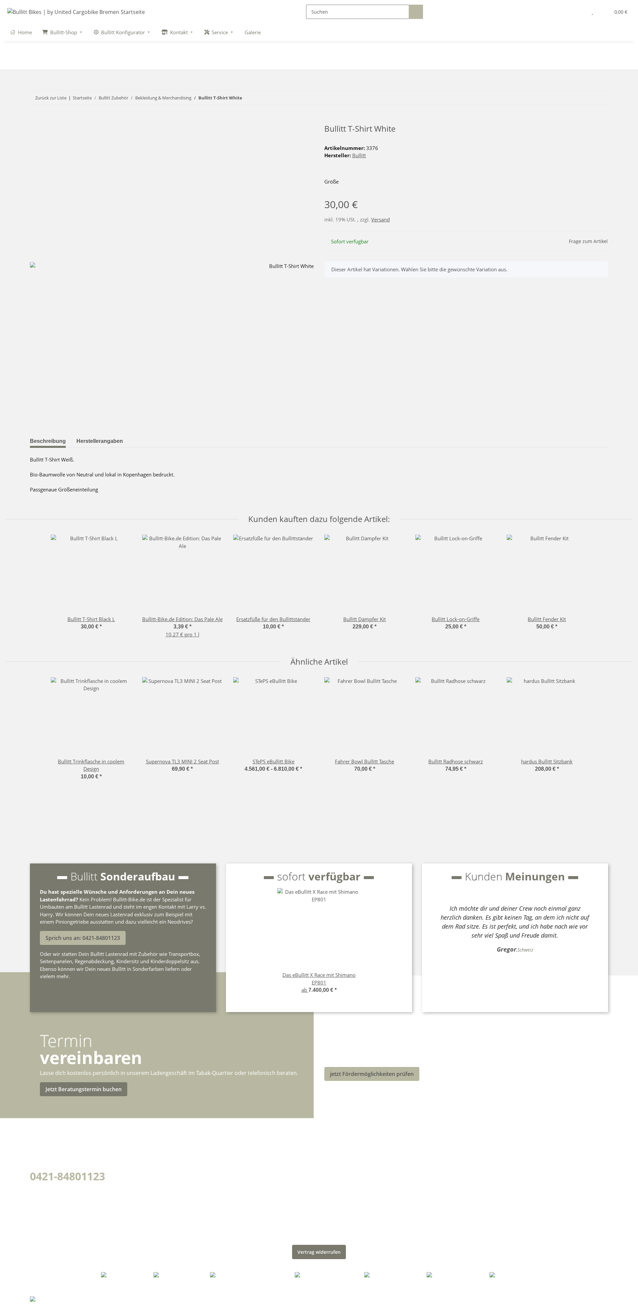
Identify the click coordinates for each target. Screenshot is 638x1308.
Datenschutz (343, 1146)
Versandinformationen (211, 1169)
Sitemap (336, 1169)
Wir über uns (196, 1146)
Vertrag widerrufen (319, 1252)
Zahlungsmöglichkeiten (211, 1157)
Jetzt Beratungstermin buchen (84, 1089)
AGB (330, 1157)
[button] (579, 12)
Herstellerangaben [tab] (99, 441)
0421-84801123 (67, 1176)
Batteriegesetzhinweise (359, 1192)
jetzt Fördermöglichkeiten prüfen (372, 1074)
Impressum (341, 1181)
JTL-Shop (596, 1298)
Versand (380, 219)
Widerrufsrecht (347, 1204)
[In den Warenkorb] (35, 120)
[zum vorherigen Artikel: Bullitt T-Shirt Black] (587, 98)
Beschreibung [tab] (48, 441)
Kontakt (188, 1192)
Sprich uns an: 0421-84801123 (83, 938)
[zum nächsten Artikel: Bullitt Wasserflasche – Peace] (601, 98)
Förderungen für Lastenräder (221, 1181)
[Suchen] (416, 12)
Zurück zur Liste (50, 98)
